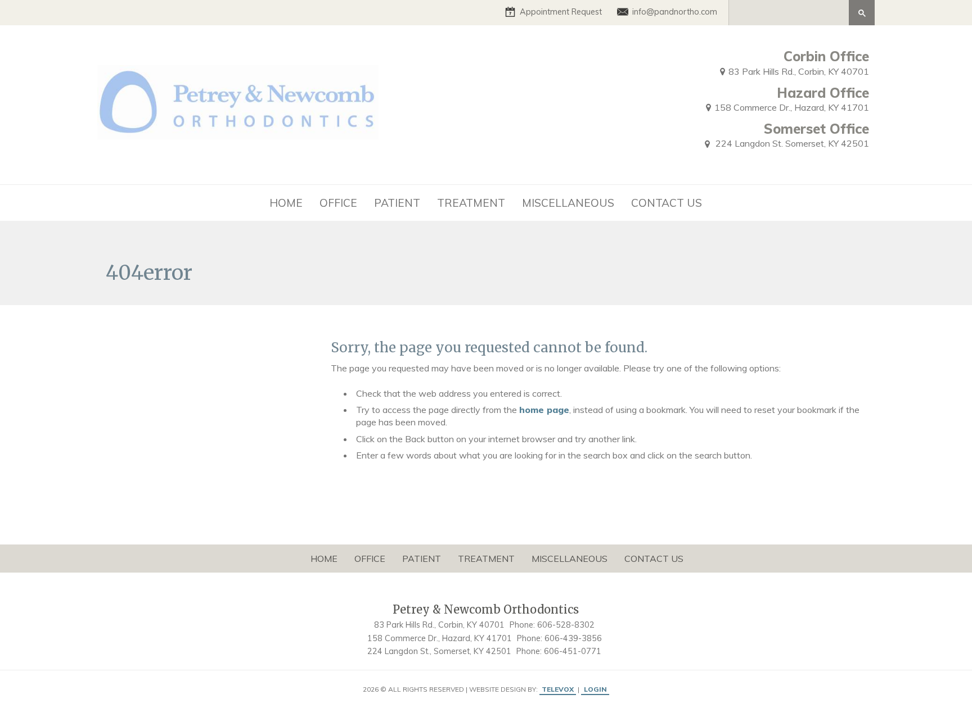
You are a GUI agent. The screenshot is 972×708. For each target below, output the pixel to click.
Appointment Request (561, 12)
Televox (558, 689)
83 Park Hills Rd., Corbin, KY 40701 (798, 71)
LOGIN (595, 689)
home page (544, 409)
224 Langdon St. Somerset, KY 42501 (791, 143)
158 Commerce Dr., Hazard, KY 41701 (791, 107)
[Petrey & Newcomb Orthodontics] (238, 102)
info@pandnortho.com (674, 12)
